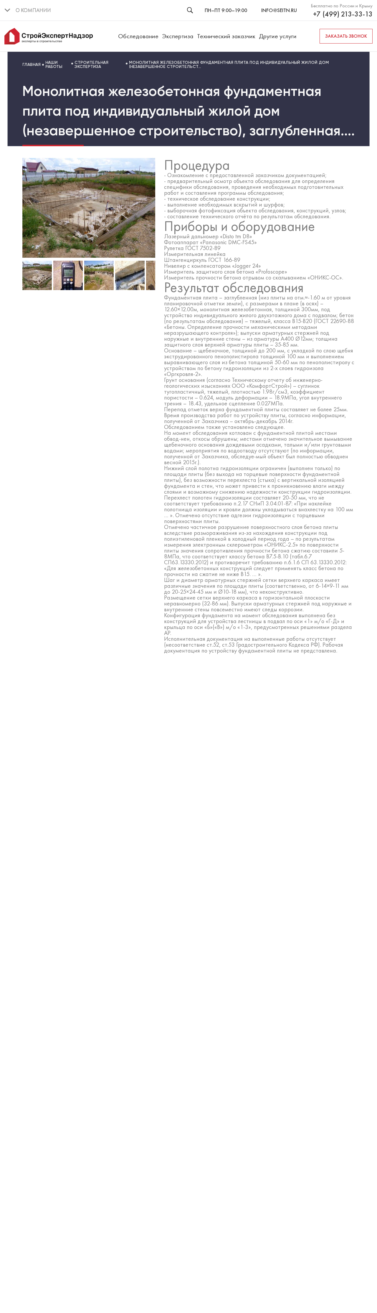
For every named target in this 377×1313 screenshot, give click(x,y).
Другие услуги (278, 36)
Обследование (138, 36)
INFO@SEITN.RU (279, 10)
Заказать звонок (346, 36)
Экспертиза (178, 36)
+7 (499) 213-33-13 (343, 14)
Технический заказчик (226, 36)
